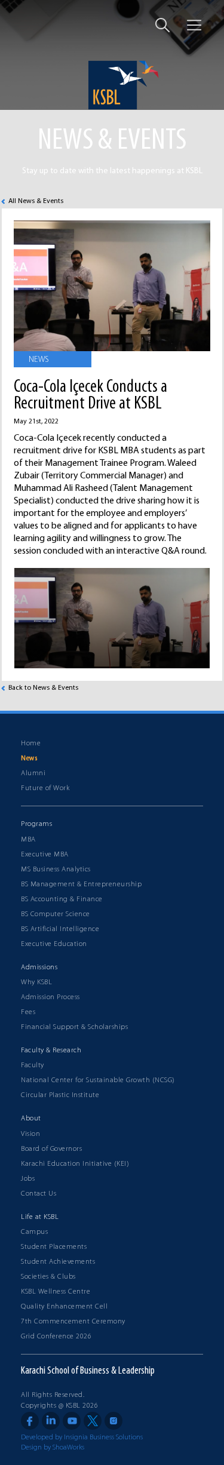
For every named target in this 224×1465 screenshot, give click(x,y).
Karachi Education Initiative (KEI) (75, 1164)
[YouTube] (72, 1421)
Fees (28, 1012)
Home (31, 743)
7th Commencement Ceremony (73, 1321)
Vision (30, 1134)
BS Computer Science (55, 914)
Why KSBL (36, 982)
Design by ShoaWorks (52, 1447)
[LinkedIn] (51, 1421)
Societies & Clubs (48, 1276)
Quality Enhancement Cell (64, 1306)
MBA (28, 839)
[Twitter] (93, 1421)
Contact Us (38, 1193)
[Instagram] (113, 1421)
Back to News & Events (43, 688)
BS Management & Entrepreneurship (81, 884)
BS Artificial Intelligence (60, 929)
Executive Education (54, 944)
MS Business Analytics (56, 869)
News (29, 758)
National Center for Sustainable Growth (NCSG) (98, 1080)
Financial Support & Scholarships (74, 1027)
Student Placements (54, 1247)
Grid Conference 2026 (56, 1336)
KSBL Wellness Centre (55, 1291)
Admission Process (50, 997)
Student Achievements (58, 1262)
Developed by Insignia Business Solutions (82, 1437)
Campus (34, 1232)
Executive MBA (45, 854)
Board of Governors (51, 1149)
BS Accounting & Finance (62, 899)
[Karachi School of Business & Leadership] (112, 85)
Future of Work (45, 788)
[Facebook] (30, 1421)
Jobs (28, 1179)
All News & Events (35, 201)
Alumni (33, 773)
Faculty (32, 1065)
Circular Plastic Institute (60, 1095)
